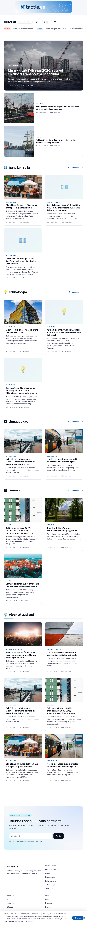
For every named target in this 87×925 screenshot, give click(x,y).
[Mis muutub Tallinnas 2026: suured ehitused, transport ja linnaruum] (43, 66)
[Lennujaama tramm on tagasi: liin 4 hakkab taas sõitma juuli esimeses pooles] (43, 108)
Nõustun (78, 918)
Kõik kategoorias (75, 167)
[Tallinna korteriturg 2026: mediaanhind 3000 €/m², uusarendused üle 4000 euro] (23, 524)
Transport (49, 889)
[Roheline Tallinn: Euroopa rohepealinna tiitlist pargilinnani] (64, 524)
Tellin (58, 836)
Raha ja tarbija (50, 881)
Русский (48, 903)
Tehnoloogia (50, 885)
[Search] (49, 22)
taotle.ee (10, 903)
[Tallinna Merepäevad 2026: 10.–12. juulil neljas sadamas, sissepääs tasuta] (43, 141)
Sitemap (10, 907)
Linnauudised (50, 877)
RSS (8, 899)
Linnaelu (48, 873)
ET (37, 22)
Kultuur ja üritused (52, 869)
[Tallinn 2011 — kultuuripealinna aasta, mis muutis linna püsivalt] (64, 648)
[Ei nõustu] (84, 918)
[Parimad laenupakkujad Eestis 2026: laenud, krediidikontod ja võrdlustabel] (23, 254)
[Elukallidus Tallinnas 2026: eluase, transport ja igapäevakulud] (23, 200)
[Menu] (55, 22)
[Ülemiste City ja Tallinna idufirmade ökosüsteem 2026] (23, 327)
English (48, 907)
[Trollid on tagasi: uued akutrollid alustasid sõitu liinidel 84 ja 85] (64, 454)
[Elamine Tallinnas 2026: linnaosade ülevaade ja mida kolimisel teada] (23, 579)
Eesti (47, 899)
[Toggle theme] (44, 22)
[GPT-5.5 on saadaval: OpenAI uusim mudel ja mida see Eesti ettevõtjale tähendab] (64, 327)
